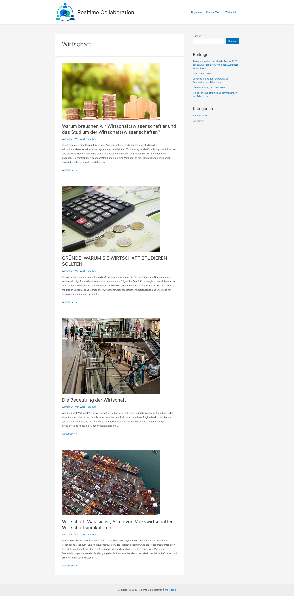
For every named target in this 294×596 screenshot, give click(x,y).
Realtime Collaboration (105, 12)
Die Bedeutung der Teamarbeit (209, 87)
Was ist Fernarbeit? (203, 73)
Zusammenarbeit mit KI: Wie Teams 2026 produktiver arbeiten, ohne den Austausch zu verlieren (216, 65)
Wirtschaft (231, 12)
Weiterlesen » (69, 170)
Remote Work (213, 12)
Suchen (197, 35)
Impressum (170, 589)
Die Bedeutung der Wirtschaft (94, 400)
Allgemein (196, 12)
